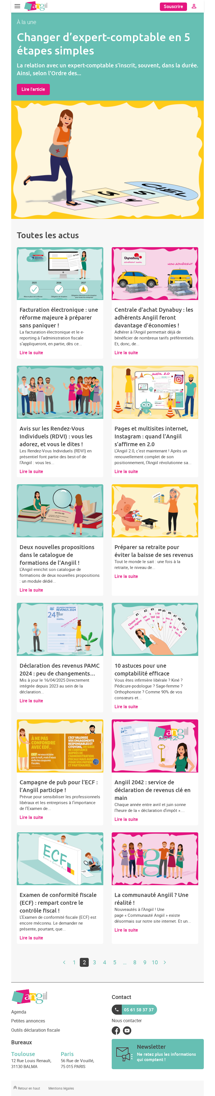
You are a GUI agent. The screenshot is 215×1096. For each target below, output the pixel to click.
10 (155, 962)
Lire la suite (31, 352)
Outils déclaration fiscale (35, 1030)
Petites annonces (28, 1021)
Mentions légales (61, 1088)
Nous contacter (127, 1020)
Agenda (18, 1012)
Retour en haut (28, 1088)
